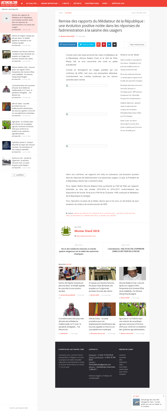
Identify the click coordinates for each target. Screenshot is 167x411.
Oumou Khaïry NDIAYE (67, 295)
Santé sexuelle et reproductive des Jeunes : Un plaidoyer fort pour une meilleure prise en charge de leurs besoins (131, 65)
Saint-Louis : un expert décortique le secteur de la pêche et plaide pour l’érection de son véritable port (131, 125)
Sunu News (123, 372)
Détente (77, 3)
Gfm (120, 360)
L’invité (65, 3)
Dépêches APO (118, 3)
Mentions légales (95, 376)
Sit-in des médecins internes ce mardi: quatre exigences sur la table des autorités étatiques (131, 77)
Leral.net (122, 355)
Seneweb (122, 357)
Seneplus (122, 374)
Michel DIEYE (95, 295)
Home (61, 13)
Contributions (92, 3)
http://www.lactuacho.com (86, 236)
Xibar (121, 364)
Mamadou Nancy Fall (98, 333)
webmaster (64, 333)
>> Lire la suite (64, 367)
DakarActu (123, 362)
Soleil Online (123, 369)
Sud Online (123, 367)
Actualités (31, 3)
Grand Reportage (49, 3)
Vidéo (104, 3)
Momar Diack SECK (67, 36)
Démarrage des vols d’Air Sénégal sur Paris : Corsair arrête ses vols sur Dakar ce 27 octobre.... (151, 403)
